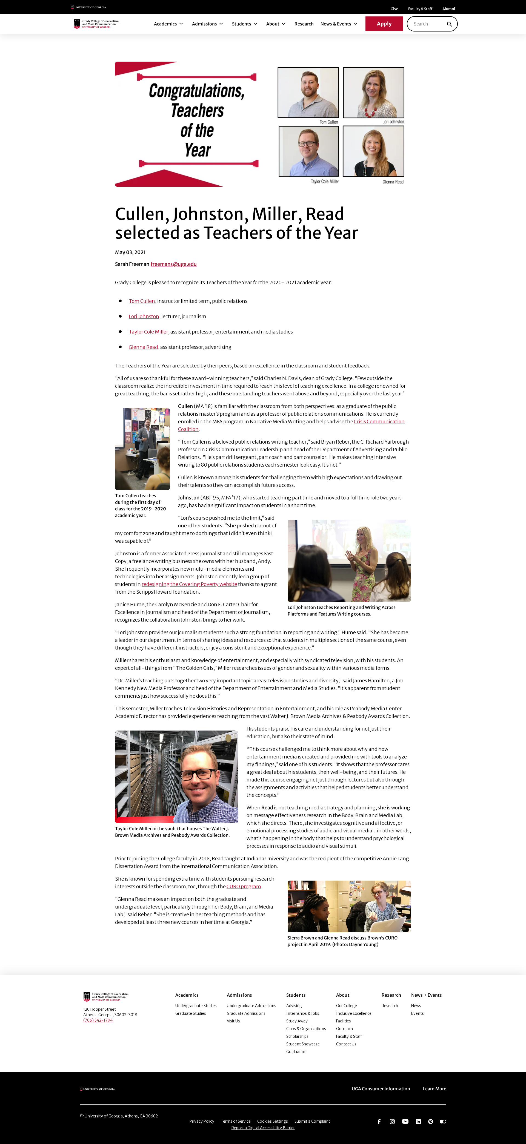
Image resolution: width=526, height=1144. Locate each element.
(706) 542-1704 (98, 1020)
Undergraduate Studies (196, 1005)
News (416, 1005)
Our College (346, 1005)
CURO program (244, 886)
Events (417, 1013)
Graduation (296, 1051)
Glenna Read (143, 347)
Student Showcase (303, 1044)
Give (394, 9)
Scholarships (297, 1036)
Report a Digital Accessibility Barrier (263, 1127)
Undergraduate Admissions (251, 1005)
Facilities (343, 1021)
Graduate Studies (190, 1013)
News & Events (336, 24)
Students (241, 24)
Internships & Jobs (302, 1013)
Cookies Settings (272, 1121)
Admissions (204, 24)
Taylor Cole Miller (148, 332)
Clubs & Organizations (306, 1028)
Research (304, 24)
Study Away (297, 1021)
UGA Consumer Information (381, 1088)
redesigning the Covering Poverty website (189, 584)
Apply (384, 24)
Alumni (448, 9)
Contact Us (346, 1044)
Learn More (434, 1088)
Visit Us (233, 1021)
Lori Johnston (144, 316)
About (272, 24)
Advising (294, 1005)
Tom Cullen (142, 301)
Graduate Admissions (246, 1013)
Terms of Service (236, 1121)
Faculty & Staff (420, 9)
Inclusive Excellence (353, 1013)
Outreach (344, 1028)
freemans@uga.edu (174, 264)
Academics (165, 24)
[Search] (449, 24)
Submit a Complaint (312, 1121)
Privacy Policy (202, 1121)
